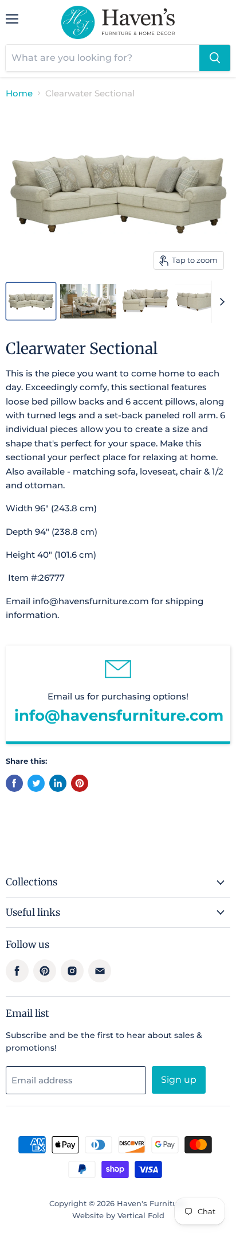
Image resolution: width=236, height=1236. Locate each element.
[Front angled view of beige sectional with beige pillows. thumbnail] (31, 301)
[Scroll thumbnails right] (220, 302)
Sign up (178, 1079)
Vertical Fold (140, 1215)
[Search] (214, 58)
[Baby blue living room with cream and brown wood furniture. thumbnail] (88, 301)
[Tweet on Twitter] (36, 783)
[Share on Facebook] (14, 783)
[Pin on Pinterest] (79, 783)
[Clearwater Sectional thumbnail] (146, 301)
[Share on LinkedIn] (57, 783)
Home (19, 93)
